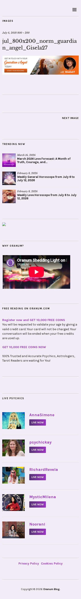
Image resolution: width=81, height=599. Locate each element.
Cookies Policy (52, 563)
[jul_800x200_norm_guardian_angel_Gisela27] (40, 73)
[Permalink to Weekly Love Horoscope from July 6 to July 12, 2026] (9, 196)
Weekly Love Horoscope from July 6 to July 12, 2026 (46, 196)
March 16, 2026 (26, 155)
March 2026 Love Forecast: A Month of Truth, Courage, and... (43, 160)
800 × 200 (23, 32)
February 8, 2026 (27, 173)
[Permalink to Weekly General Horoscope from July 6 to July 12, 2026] (9, 178)
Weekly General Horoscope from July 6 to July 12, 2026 (46, 178)
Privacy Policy (28, 563)
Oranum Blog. (51, 589)
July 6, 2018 (9, 32)
